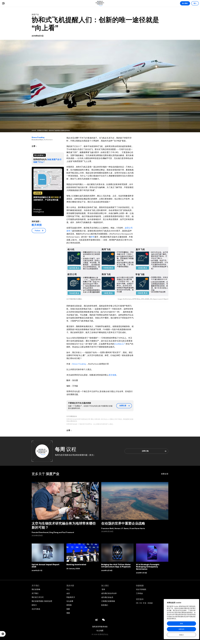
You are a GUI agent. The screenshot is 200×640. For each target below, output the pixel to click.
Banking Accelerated (76, 564)
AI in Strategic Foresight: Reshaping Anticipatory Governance (147, 566)
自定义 (181, 635)
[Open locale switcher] (3, 634)
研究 (92, 237)
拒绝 (181, 623)
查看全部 (164, 474)
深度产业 (35, 15)
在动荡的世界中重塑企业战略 (123, 523)
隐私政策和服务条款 (100, 627)
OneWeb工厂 (120, 344)
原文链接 (112, 375)
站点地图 (100, 631)
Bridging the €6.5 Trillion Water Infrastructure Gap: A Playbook (116, 565)
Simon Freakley (38, 137)
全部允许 (181, 629)
